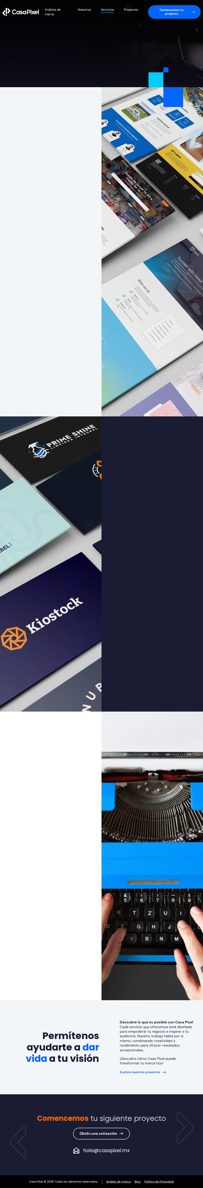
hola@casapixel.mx (106, 1150)
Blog (137, 1182)
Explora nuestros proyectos (140, 1072)
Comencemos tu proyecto (172, 12)
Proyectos (131, 10)
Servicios (107, 10)
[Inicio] (20, 11)
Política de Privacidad (159, 1182)
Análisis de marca (118, 1182)
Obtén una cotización (98, 1133)
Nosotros (84, 10)
